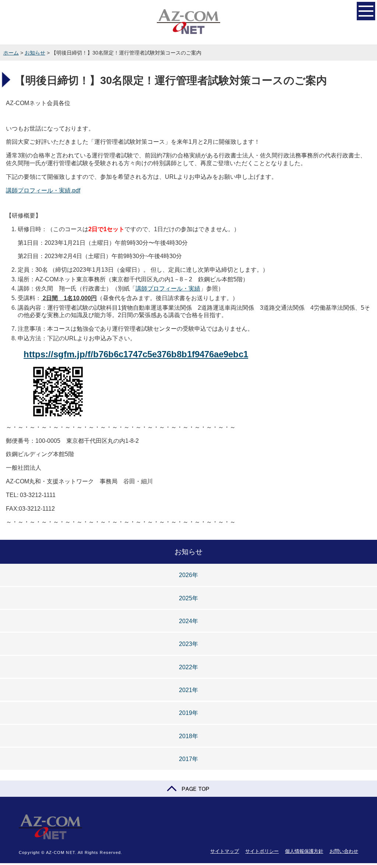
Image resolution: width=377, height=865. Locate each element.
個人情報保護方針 (304, 851)
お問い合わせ (344, 851)
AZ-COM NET (188, 22)
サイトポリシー (262, 851)
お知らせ (35, 53)
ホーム (11, 53)
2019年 (188, 713)
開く (366, 11)
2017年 (188, 759)
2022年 (188, 667)
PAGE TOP (188, 789)
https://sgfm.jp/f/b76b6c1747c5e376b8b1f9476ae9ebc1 (136, 354)
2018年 (188, 736)
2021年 (188, 690)
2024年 (188, 621)
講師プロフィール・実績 (167, 288)
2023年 (188, 644)
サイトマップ (224, 851)
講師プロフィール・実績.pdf (43, 190)
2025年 (188, 598)
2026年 (188, 575)
